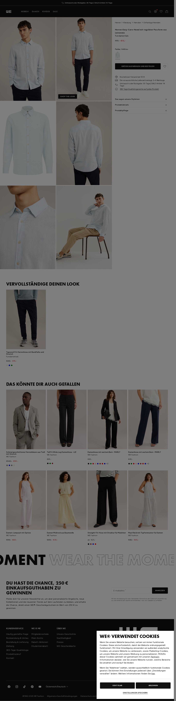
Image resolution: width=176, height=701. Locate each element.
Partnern (155, 657)
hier (153, 673)
